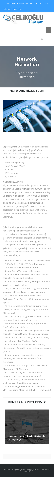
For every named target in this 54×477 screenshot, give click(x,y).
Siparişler (17, 9)
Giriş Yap (7, 9)
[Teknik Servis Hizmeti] (3, 238)
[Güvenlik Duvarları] (50, 238)
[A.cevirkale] (24, 19)
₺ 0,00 (46, 39)
